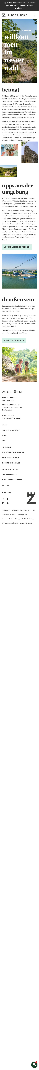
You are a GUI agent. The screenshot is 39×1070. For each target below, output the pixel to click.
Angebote (6, 447)
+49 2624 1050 (8, 416)
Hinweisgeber (22, 515)
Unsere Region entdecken (17, 247)
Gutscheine (28, 5)
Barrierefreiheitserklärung (11, 519)
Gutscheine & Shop (10, 469)
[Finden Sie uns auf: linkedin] (8, 503)
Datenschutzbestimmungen (21, 510)
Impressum (5, 510)
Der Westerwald (9, 475)
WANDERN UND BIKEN (14, 340)
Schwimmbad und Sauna (13, 452)
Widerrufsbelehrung (8, 515)
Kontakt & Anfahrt (10, 430)
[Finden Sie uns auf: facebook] (8, 499)
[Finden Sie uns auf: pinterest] (3, 503)
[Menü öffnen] (35, 15)
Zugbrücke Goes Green (12, 480)
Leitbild (5, 485)
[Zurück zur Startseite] (15, 15)
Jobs (4, 435)
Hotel (4, 425)
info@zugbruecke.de (12, 418)
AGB (33, 510)
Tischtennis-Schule (11, 463)
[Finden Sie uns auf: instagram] (3, 499)
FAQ (3, 441)
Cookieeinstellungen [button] (29, 519)
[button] (34, 1065)
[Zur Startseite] (19, 391)
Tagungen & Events (10, 458)
